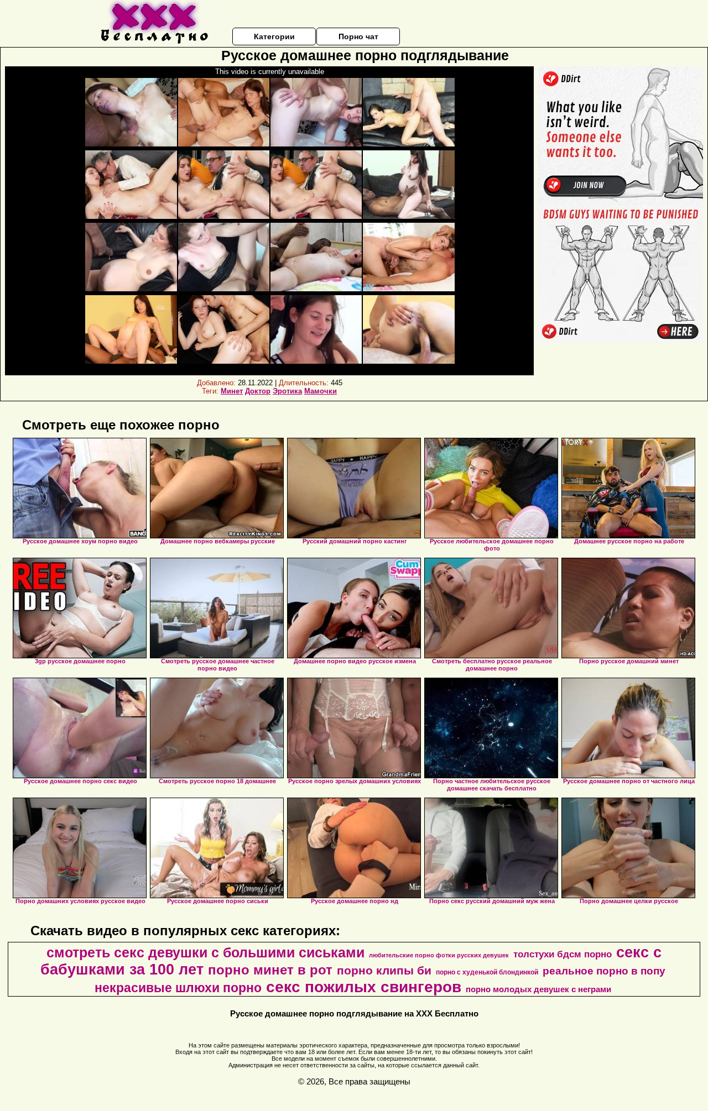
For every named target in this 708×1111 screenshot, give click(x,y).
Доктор (257, 391)
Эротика (287, 391)
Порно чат (358, 36)
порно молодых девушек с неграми (538, 989)
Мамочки (320, 391)
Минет (232, 391)
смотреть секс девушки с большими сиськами (205, 952)
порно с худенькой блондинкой (487, 972)
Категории (274, 36)
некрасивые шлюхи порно (178, 988)
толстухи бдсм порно (562, 954)
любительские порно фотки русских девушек (439, 955)
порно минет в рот (270, 969)
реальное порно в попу (604, 971)
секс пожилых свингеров (363, 986)
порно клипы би (384, 970)
